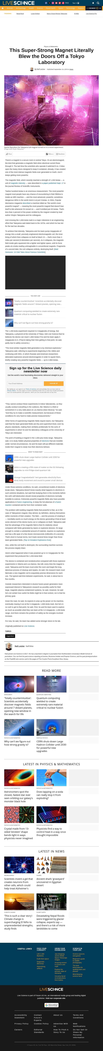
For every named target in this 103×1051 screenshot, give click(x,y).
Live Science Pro (91, 13)
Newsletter (62, 154)
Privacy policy (21, 1024)
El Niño (76, 13)
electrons (45, 441)
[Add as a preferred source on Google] (51, 1005)
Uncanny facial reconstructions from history (60, 978)
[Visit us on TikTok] (63, 3)
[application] (35, 272)
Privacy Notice (11, 390)
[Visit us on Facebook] (46, 3)
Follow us (51, 154)
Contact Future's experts (38, 1017)
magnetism (10, 636)
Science (40, 8)
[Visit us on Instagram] (53, 3)
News (71, 69)
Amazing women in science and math (61, 964)
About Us (58, 1015)
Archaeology (21, 8)
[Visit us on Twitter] (49, 3)
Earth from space (43, 959)
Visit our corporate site (55, 998)
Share (10, 154)
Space (61, 8)
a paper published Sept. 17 (53, 183)
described (27, 203)
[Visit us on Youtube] (56, 3)
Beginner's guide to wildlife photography (79, 960)
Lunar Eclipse (35, 13)
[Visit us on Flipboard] (60, 3)
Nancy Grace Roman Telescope (57, 13)
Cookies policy (41, 1024)
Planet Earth (50, 8)
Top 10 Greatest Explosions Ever (37, 540)
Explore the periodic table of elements (60, 971)
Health (31, 8)
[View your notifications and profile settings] (93, 3)
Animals (10, 8)
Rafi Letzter (41, 69)
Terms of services (31, 389)
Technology (70, 8)
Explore (81, 8)
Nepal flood (20, 13)
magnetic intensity (18, 183)
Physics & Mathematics (51, 46)
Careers (18, 1030)
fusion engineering (24, 502)
